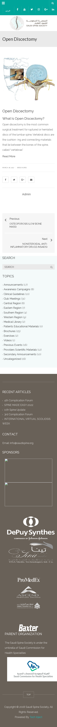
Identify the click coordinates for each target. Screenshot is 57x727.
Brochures (22, 167)
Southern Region (13, 312)
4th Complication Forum (18, 400)
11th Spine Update (14, 409)
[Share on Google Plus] (22, 180)
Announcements (13, 284)
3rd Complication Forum (18, 414)
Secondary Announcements (20, 354)
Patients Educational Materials (21, 326)
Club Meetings (12, 298)
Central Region (12, 303)
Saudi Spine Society (37, 706)
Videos (8, 340)
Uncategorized (12, 358)
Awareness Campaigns (17, 289)
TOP (29, 694)
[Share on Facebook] (5, 180)
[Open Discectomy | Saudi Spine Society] (28, 23)
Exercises (9, 335)
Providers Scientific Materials (20, 349)
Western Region (13, 317)
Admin (26, 194)
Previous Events (13, 345)
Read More (8, 156)
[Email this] (31, 180)
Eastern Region (12, 308)
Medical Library (13, 321)
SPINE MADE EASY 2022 (18, 405)
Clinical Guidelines (14, 294)
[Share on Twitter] (14, 180)
